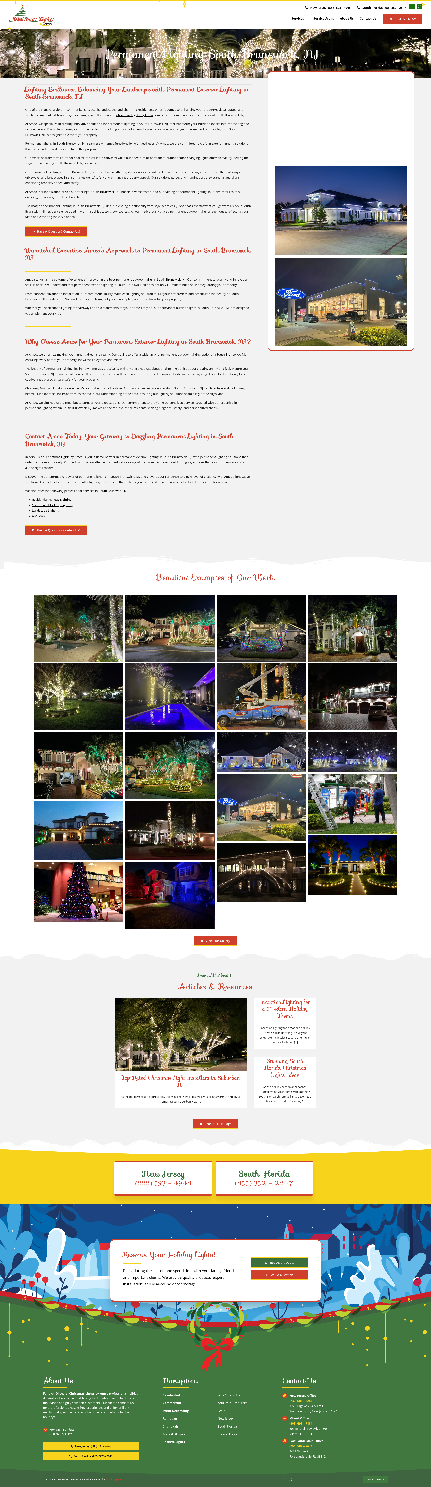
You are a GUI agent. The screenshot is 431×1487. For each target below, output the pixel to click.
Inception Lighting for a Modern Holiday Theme (285, 1009)
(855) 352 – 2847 (264, 1183)
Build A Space (114, 1479)
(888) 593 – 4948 (163, 1183)
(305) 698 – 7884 (300, 1423)
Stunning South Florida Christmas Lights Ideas (285, 1068)
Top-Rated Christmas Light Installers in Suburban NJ (180, 1081)
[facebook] (412, 6)
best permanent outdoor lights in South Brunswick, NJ (147, 279)
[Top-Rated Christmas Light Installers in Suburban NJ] (181, 1053)
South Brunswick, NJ (105, 192)
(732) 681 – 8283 (300, 1401)
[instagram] (419, 6)
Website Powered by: (94, 1479)
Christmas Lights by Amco (134, 115)
